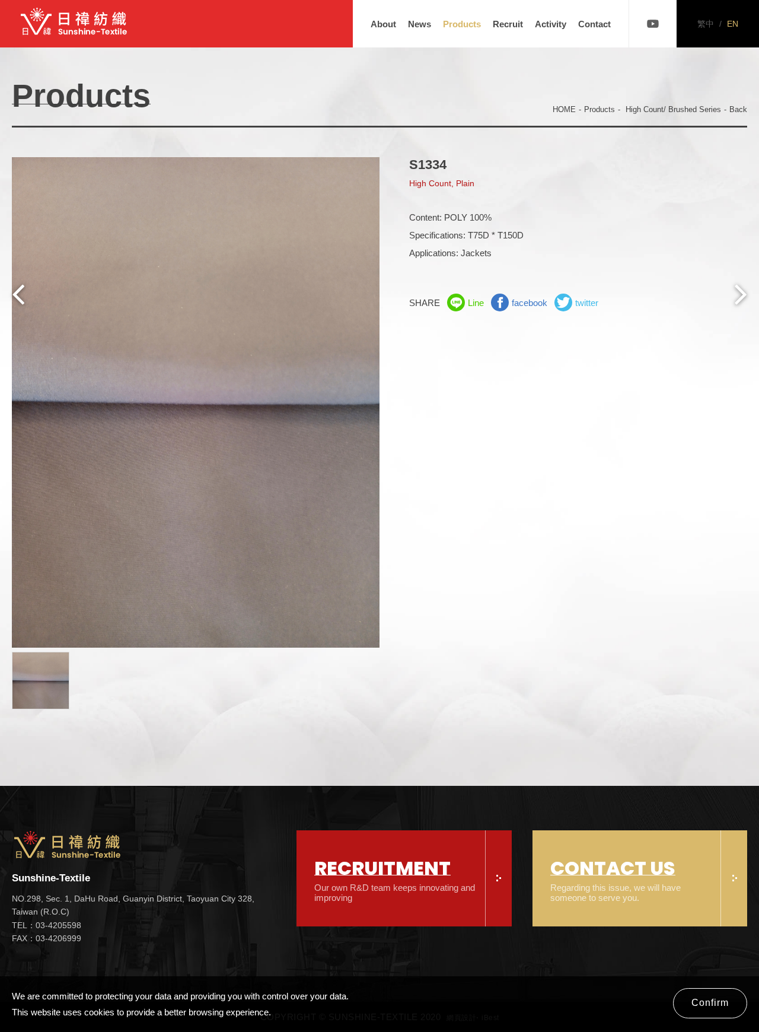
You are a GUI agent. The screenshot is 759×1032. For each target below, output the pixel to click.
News (419, 24)
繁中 (705, 23)
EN (732, 23)
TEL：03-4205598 (46, 925)
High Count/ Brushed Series (673, 109)
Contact (594, 24)
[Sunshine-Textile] (74, 23)
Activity (550, 24)
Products (462, 24)
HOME (564, 109)
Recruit (508, 24)
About (383, 24)
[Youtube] (653, 24)
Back (738, 109)
